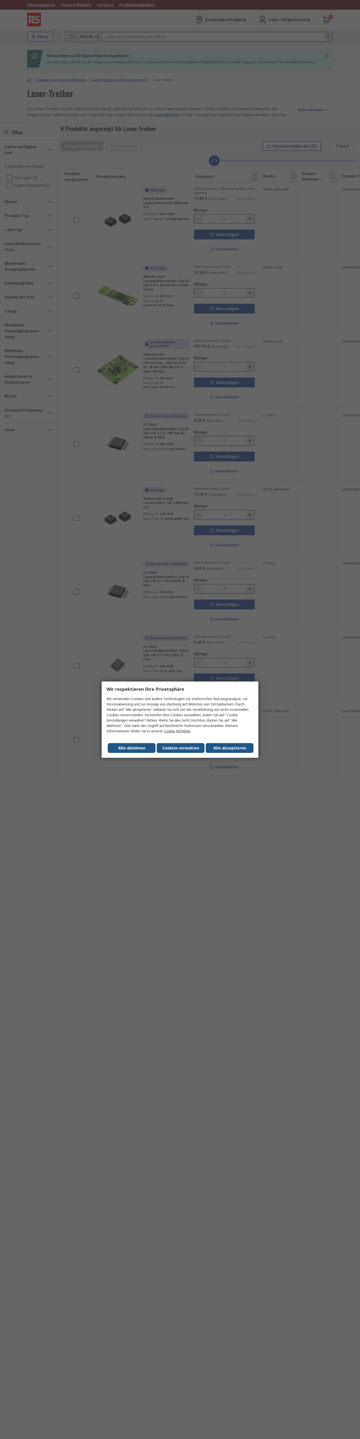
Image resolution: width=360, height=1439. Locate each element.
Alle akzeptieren (229, 748)
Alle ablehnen (131, 748)
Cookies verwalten (180, 748)
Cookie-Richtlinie (177, 731)
